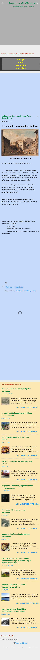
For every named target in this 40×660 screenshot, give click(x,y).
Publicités (21, 68)
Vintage (20, 59)
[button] (37, 116)
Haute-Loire (19, 287)
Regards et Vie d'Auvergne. (23, 3)
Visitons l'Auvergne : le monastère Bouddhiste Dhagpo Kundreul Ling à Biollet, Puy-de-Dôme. (16, 560)
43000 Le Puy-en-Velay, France (25, 291)
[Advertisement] (20, 28)
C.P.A (20, 62)
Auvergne (9, 287)
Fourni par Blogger (21, 643)
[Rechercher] (37, 4)
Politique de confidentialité (8, 639)
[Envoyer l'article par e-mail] (6, 283)
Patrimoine (21, 65)
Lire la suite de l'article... (27, 407)
